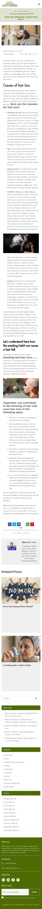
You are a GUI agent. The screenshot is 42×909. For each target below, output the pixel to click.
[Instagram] (3, 880)
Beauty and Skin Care (12, 783)
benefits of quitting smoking (22, 495)
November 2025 (12, 830)
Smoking (26, 533)
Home (15, 11)
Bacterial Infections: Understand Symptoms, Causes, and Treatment (19, 733)
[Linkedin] (19, 524)
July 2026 (9, 802)
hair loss (35, 530)
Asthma (7, 776)
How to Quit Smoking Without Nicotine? (18, 606)
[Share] (28, 524)
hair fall (19, 530)
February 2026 (12, 820)
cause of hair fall (14, 363)
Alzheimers (9, 769)
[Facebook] (10, 524)
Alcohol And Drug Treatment (15, 762)
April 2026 (10, 813)
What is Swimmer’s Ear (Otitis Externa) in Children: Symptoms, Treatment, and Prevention (21, 721)
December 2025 (12, 827)
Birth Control (9, 787)
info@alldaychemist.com (12, 868)
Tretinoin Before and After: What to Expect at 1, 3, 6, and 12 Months (21, 739)
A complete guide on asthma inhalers (17, 665)
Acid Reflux (9, 755)
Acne (7, 759)
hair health (27, 530)
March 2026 (10, 816)
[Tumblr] (23, 524)
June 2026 (10, 806)
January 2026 (11, 823)
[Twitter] (14, 524)
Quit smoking (24, 11)
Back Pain (8, 780)
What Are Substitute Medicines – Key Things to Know (21, 727)
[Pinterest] (32, 524)
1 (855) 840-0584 (10, 863)
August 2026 (10, 799)
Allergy (7, 766)
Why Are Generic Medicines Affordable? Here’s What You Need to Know (21, 714)
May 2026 (10, 809)
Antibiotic (8, 773)
